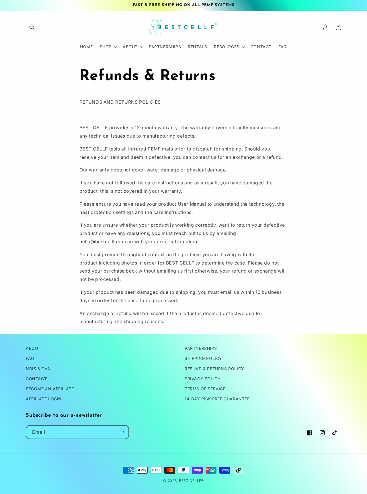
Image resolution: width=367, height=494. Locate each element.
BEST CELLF (190, 480)
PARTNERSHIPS (201, 348)
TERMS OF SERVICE (205, 388)
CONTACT (36, 378)
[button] (32, 27)
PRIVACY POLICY (202, 378)
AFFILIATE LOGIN (44, 398)
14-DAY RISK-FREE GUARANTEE (217, 398)
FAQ (30, 358)
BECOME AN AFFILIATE (50, 388)
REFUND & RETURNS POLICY (214, 368)
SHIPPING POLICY (203, 358)
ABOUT (33, 348)
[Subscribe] (122, 432)
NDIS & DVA (38, 368)
